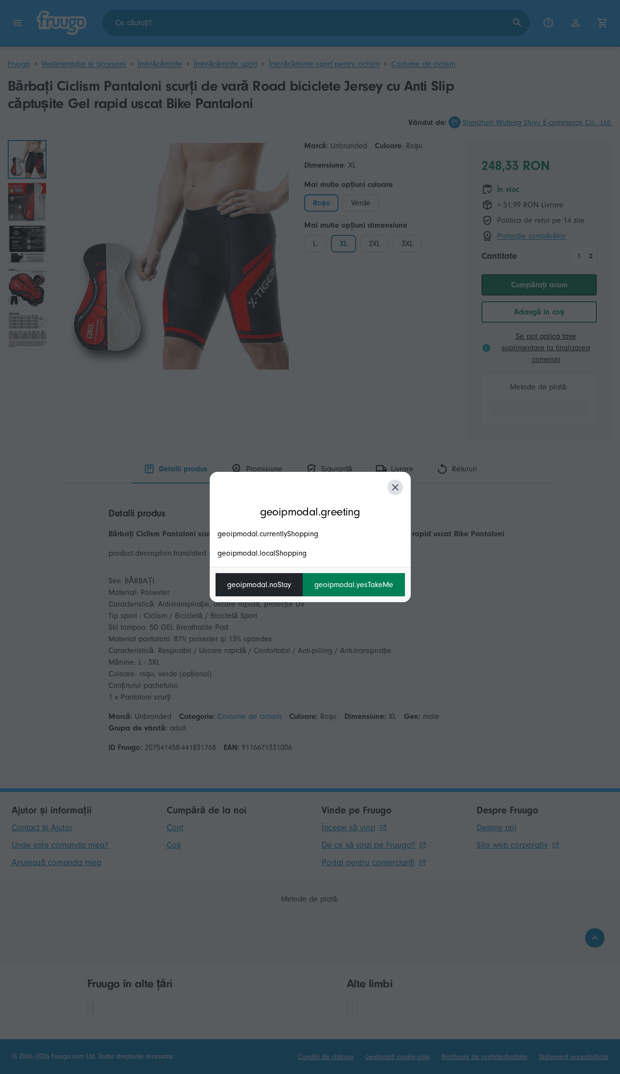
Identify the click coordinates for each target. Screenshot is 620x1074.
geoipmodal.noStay (259, 584)
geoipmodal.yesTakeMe (353, 584)
